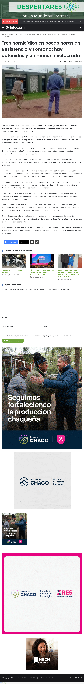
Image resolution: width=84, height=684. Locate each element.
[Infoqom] (16, 27)
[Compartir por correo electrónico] (32, 242)
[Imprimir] (37, 242)
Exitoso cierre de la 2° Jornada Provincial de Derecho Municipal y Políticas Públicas (42, 272)
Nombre (5, 317)
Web (45, 326)
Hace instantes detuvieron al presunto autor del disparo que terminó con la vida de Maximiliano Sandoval (69, 273)
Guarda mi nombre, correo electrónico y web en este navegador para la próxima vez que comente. (38, 336)
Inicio (5, 34)
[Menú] (3, 28)
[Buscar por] (81, 28)
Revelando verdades (48, 678)
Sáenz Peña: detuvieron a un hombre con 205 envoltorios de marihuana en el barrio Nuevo (50, 21)
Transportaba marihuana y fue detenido (13, 271)
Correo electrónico (9, 326)
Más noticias (12, 34)
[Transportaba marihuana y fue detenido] (14, 261)
